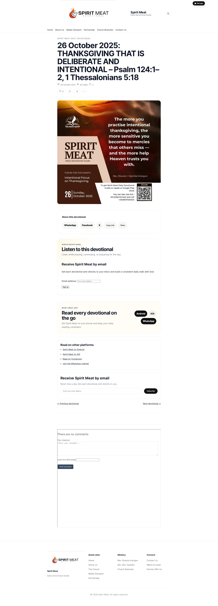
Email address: (69, 281)
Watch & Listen (154, 565)
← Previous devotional (68, 403)
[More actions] (84, 91)
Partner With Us (154, 569)
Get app (199, 3)
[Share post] (77, 91)
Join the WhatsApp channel (76, 363)
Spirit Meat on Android (73, 349)
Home (50, 30)
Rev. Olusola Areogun (128, 560)
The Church (93, 569)
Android (141, 313)
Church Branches (105, 30)
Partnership (89, 30)
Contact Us (120, 30)
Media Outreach (73, 30)
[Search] (168, 13)
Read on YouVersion (72, 359)
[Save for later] (70, 91)
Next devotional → (152, 403)
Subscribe (151, 391)
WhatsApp (70, 225)
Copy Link (110, 225)
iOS (152, 313)
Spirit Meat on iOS (71, 354)
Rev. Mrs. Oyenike (126, 565)
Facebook (87, 225)
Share (122, 225)
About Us (59, 30)
